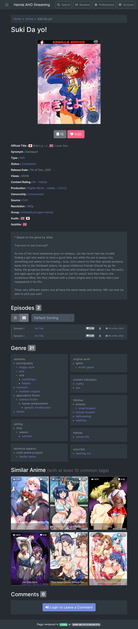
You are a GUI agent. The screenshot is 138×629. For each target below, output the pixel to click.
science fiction (28, 399)
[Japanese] (28, 218)
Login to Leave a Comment (71, 607)
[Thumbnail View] (24, 318)
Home (17, 19)
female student (85, 412)
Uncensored (35, 194)
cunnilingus (29, 379)
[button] (126, 4)
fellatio (26, 383)
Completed (29, 163)
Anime (29, 19)
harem (20, 411)
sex (78, 387)
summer (27, 436)
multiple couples (29, 391)
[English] (22, 218)
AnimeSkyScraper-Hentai (37, 212)
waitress (81, 420)
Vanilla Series (27, 456)
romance (22, 387)
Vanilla (51, 188)
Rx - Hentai (40, 182)
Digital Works (35, 188)
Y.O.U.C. (62, 188)
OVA (22, 157)
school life (82, 436)
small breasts (87, 408)
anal (21, 371)
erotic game (86, 367)
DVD (25, 200)
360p (30, 206)
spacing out (83, 453)
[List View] (15, 318)
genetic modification (38, 407)
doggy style (26, 367)
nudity (80, 383)
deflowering (83, 416)
